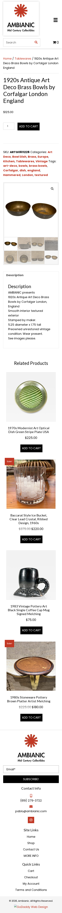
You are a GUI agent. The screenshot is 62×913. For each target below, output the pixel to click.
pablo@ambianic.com (31, 811)
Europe (43, 157)
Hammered (12, 175)
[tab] (31, 275)
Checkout (31, 877)
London (27, 175)
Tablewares (23, 59)
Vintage (42, 161)
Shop (31, 843)
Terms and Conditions (31, 890)
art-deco (10, 166)
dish (23, 170)
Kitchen (9, 161)
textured (41, 175)
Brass (32, 157)
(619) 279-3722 (31, 800)
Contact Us (31, 849)
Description (15, 275)
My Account (31, 884)
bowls (23, 166)
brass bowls (38, 166)
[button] (31, 779)
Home (7, 59)
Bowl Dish (19, 157)
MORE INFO (31, 856)
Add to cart (28, 126)
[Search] (36, 43)
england (33, 170)
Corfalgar (10, 170)
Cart (31, 871)
